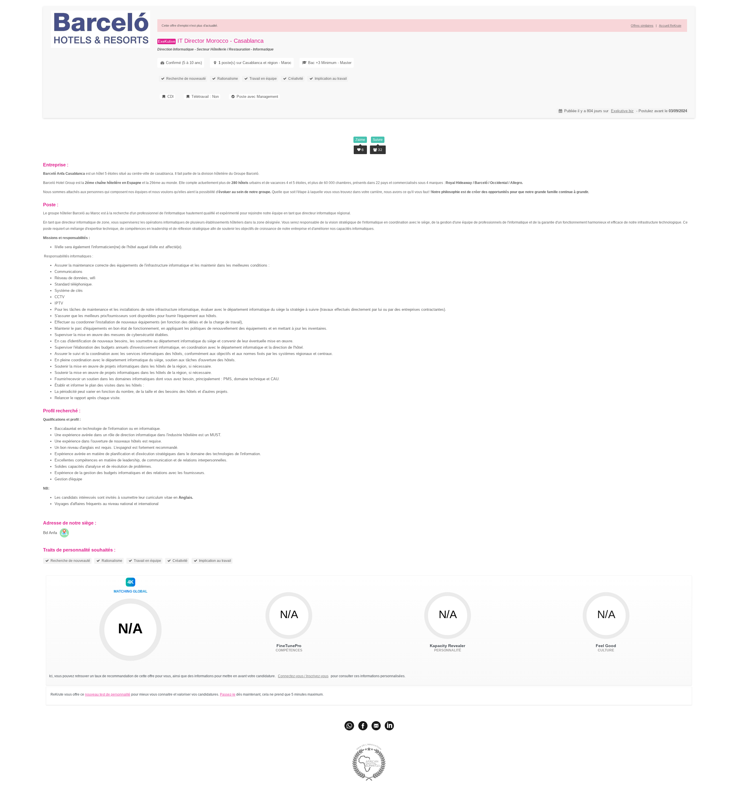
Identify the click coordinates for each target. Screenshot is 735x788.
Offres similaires (642, 25)
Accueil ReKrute (670, 25)
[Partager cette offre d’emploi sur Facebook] (363, 725)
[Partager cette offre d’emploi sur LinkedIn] (389, 725)
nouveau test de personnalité (107, 694)
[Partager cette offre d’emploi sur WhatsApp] (349, 725)
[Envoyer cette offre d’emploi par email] (376, 725)
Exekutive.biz (622, 111)
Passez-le (227, 694)
